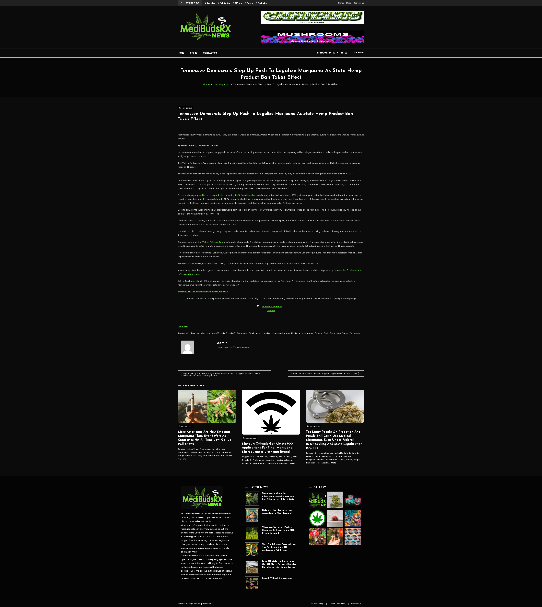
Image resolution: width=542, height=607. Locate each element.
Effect (251, 333)
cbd (208, 333)
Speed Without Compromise (277, 578)
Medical (320, 459)
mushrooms (307, 333)
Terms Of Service (337, 604)
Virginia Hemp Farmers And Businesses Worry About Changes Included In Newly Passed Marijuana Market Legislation (221, 374)
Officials (294, 463)
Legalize (266, 333)
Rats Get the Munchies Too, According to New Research (277, 511)
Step (338, 333)
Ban (193, 333)
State (332, 333)
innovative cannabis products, (196, 547)
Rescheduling (323, 462)
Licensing (270, 460)
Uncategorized (185, 108)
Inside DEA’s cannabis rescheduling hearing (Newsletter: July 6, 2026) (325, 373)
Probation (263, 3)
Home (341, 3)
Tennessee (355, 333)
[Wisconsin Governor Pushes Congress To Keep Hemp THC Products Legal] (252, 533)
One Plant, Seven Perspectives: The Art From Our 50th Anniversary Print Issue (279, 547)
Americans (205, 449)
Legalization (327, 456)
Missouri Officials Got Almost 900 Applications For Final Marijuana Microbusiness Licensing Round (267, 447)
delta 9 (232, 333)
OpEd (341, 459)
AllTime (238, 3)
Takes (345, 333)
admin (222, 343)
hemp (258, 333)
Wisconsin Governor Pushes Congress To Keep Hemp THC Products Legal (278, 530)
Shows (229, 455)
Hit (230, 452)
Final (255, 460)
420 (188, 333)
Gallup (217, 452)
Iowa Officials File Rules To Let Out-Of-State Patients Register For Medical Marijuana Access (279, 564)
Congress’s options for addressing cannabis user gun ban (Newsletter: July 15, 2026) (278, 496)
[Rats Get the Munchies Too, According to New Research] (252, 515)
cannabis (200, 333)
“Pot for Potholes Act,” (212, 242)
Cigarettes (183, 452)
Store (348, 3)
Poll (223, 455)
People (357, 459)
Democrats (242, 333)
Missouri (272, 463)
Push (326, 333)
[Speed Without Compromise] (252, 584)
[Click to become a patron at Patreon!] (271, 308)
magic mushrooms (281, 333)
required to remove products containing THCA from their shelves (226, 195)
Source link (183, 326)
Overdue (210, 3)
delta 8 (224, 333)
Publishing (225, 3)
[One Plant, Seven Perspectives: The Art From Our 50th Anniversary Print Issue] (252, 550)
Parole (250, 3)
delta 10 (215, 333)
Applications (261, 456)
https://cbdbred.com (237, 347)
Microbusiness (259, 463)
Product (318, 333)
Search (358, 52)
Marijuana (295, 333)
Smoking (182, 459)
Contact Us (358, 3)
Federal (309, 456)
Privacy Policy (317, 604)
